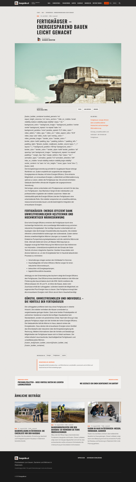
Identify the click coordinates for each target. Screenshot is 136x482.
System (106, 3)
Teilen (79, 109)
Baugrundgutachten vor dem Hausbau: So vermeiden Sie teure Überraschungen (65, 429)
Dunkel (114, 3)
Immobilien (88, 3)
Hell (111, 3)
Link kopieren (87, 109)
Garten (74, 3)
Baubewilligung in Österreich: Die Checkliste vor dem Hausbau (30, 432)
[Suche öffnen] (119, 3)
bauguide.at (22, 476)
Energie (49, 355)
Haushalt (80, 3)
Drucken (96, 109)
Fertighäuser (56, 355)
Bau (49, 3)
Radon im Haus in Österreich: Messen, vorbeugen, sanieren (104, 429)
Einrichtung (56, 3)
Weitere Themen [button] (97, 3)
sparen (64, 355)
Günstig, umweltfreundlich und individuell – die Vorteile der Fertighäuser (100, 134)
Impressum (81, 458)
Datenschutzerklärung (94, 458)
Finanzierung (66, 3)
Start (38, 12)
